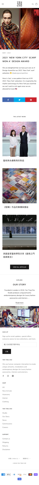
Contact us (6, 439)
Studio (4, 413)
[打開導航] (3, 4)
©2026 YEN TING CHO (19, 463)
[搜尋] (33, 4)
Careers (5, 427)
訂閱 (6, 351)
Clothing (5, 402)
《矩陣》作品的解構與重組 (15, 207)
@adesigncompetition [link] (20, 73)
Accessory (6, 394)
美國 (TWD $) (13, 458)
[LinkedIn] (13, 376)
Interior (5, 398)
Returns (5, 446)
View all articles (19, 267)
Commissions (7, 424)
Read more (20, 303)
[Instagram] (8, 376)
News (4, 420)
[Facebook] (3, 376)
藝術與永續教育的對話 (13, 160)
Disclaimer (6, 449)
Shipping (5, 442)
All (3, 387)
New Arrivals (7, 391)
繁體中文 (26, 458)
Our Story (5, 416)
